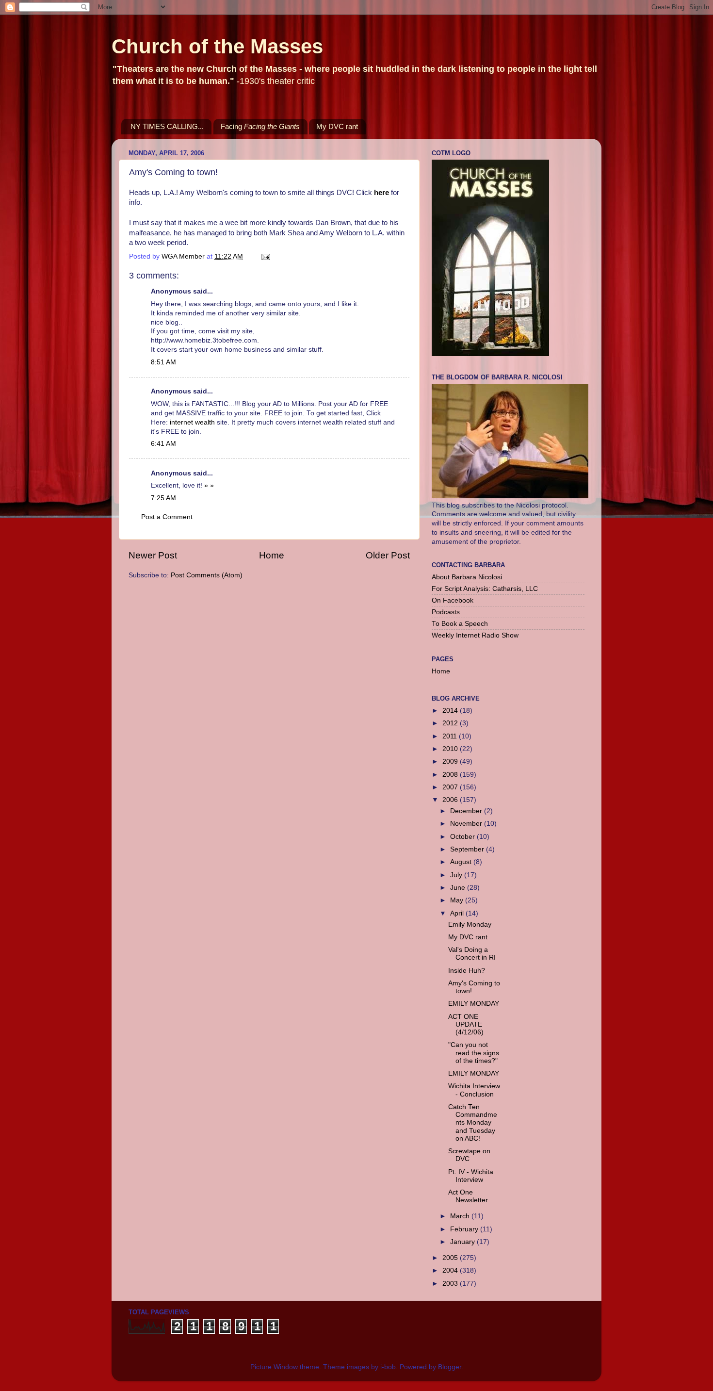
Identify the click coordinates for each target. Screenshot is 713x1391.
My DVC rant (337, 126)
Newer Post (153, 555)
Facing (260, 126)
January (463, 1241)
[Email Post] (265, 256)
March (460, 1216)
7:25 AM (163, 498)
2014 (451, 710)
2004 (451, 1270)
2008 (451, 774)
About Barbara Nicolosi (467, 577)
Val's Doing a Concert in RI (472, 953)
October (463, 836)
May (457, 900)
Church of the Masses (217, 46)
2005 (451, 1257)
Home (271, 555)
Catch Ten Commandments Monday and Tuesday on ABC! (472, 1122)
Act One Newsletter (468, 1196)
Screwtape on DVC (469, 1154)
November (467, 823)
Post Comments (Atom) (207, 575)
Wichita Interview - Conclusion (474, 1089)
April (458, 913)
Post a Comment (167, 517)
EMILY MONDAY (473, 1003)
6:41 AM (163, 443)
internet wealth (193, 422)
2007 (451, 787)
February (465, 1229)
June (458, 887)
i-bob (388, 1367)
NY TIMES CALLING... (167, 126)
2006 (451, 799)
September (468, 849)
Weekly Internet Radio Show (475, 635)
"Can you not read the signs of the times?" (473, 1052)
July (457, 875)
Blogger (449, 1367)
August (461, 862)
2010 (451, 749)
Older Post (388, 555)
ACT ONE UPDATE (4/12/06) (466, 1024)
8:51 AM (163, 362)
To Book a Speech (460, 623)
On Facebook (452, 600)
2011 (450, 736)
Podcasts (446, 612)
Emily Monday (469, 924)
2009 (451, 761)
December (467, 811)
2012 (451, 723)
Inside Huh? (466, 970)
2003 (451, 1283)
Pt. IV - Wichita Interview (470, 1175)
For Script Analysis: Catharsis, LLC (485, 588)
